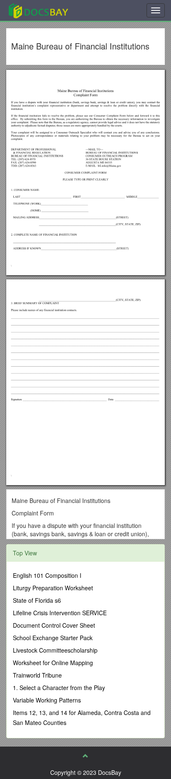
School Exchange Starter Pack (53, 638)
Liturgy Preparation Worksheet (53, 588)
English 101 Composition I (47, 575)
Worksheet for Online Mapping (53, 662)
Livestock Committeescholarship (55, 650)
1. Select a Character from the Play (59, 687)
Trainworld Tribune (37, 675)
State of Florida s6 (37, 600)
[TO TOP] (85, 756)
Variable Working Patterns (47, 700)
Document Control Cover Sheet (54, 625)
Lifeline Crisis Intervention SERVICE (60, 613)
